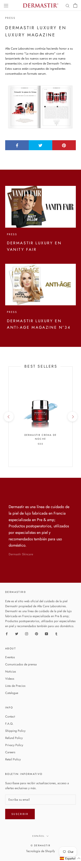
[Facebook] (6, 633)
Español (38, 836)
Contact (10, 716)
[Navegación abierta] (6, 5)
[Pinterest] (36, 633)
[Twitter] (16, 633)
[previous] (8, 417)
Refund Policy (14, 738)
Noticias (10, 671)
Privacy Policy (14, 745)
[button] (70, 858)
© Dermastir (40, 845)
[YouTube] (46, 633)
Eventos (10, 657)
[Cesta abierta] (75, 5)
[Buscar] (68, 5)
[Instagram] (26, 633)
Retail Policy (13, 759)
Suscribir (20, 814)
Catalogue (11, 693)
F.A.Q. (9, 723)
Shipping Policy (15, 731)
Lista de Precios (15, 686)
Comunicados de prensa (21, 664)
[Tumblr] (56, 633)
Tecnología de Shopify (40, 851)
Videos (9, 678)
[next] (72, 417)
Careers (10, 752)
